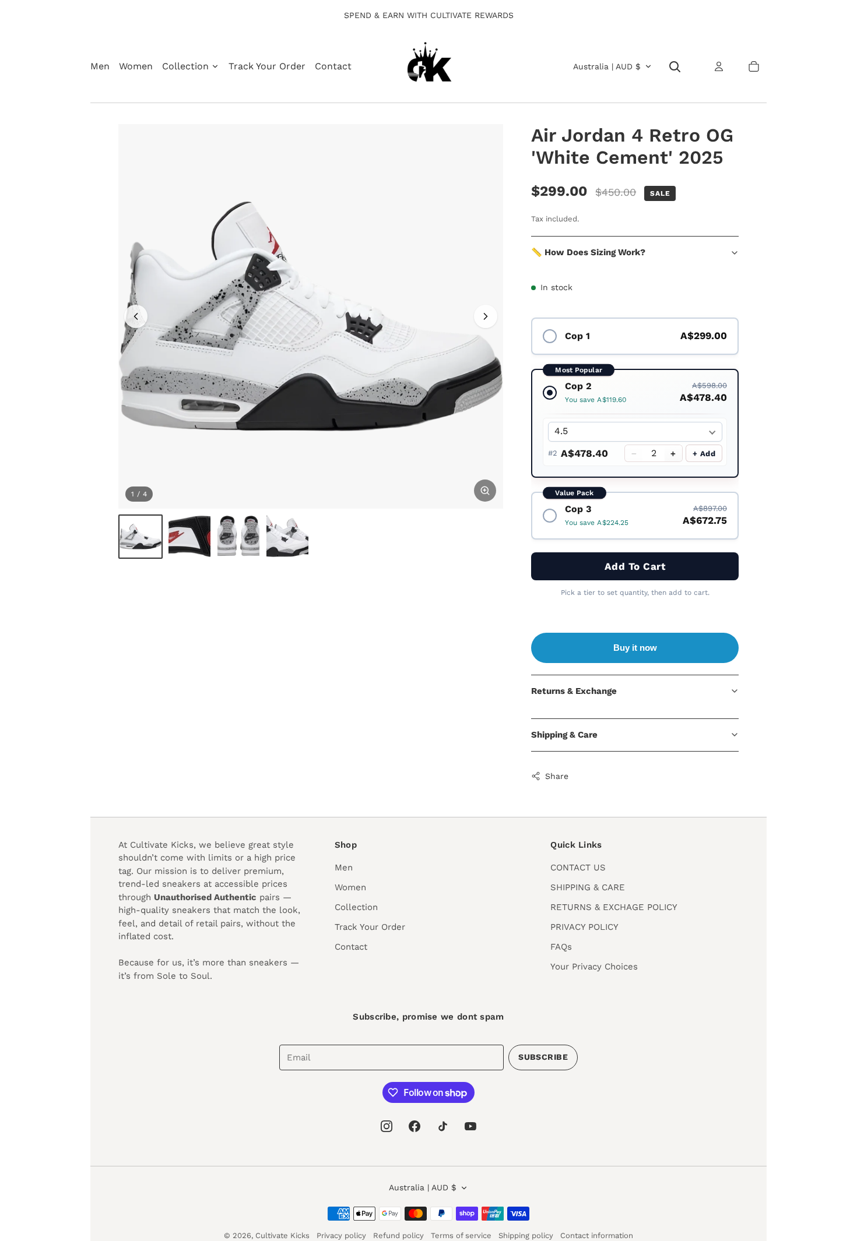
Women (136, 66)
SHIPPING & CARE (587, 887)
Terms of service (461, 1235)
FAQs (561, 947)
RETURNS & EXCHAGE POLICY (613, 907)
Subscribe (543, 1057)
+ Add (704, 453)
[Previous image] (135, 316)
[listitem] (140, 536)
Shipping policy (525, 1235)
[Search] (674, 66)
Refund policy (398, 1235)
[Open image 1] (310, 316)
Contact (333, 66)
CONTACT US (578, 867)
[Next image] (485, 316)
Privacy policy (341, 1235)
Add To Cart (635, 566)
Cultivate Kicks (282, 1235)
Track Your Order (267, 66)
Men (100, 66)
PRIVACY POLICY (584, 927)
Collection (356, 907)
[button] (754, 66)
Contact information (596, 1235)
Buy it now (635, 648)
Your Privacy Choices (594, 966)
